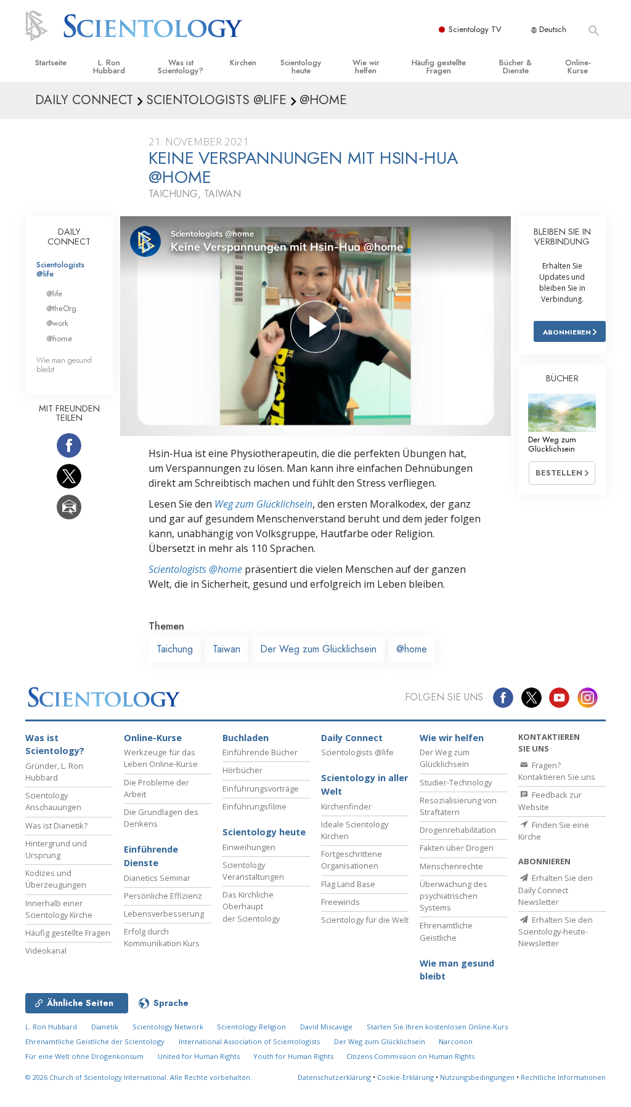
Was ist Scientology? (180, 66)
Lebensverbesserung (164, 913)
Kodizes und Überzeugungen (55, 878)
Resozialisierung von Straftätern (458, 806)
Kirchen (243, 62)
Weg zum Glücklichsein (263, 504)
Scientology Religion (251, 1026)
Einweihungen (248, 847)
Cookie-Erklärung (405, 1077)
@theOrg (61, 308)
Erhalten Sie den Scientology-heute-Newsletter (555, 931)
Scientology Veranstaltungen (253, 870)
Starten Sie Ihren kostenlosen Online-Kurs (437, 1026)
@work (57, 323)
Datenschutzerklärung (334, 1077)
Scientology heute (300, 66)
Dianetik (104, 1026)
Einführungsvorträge (260, 788)
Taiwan (226, 649)
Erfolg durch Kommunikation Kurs (162, 937)
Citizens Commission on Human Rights (410, 1056)
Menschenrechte (451, 866)
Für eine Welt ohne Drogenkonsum (84, 1056)
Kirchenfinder (346, 806)
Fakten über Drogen (457, 847)
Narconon (456, 1041)
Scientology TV (475, 29)
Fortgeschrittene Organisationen (351, 859)
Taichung (175, 649)
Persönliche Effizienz (163, 895)
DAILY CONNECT (69, 236)
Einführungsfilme (254, 806)
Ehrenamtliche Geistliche (446, 931)
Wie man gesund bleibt (64, 364)
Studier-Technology (456, 782)
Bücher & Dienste (515, 66)
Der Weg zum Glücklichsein (318, 649)
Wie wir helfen (366, 66)
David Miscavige (326, 1026)
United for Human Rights (200, 1056)
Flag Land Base (348, 884)
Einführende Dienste (151, 856)
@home (411, 649)
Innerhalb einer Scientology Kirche (58, 909)
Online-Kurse (578, 66)
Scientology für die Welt (365, 919)
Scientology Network (167, 1026)
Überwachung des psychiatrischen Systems (453, 895)
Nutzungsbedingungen (477, 1077)
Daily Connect (352, 738)
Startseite (51, 62)
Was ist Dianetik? (56, 825)
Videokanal (46, 950)
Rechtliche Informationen (563, 1077)
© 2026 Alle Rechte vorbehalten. (138, 1077)
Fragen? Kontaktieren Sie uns (556, 771)
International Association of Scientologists (249, 1041)
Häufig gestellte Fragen (439, 66)
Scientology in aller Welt (364, 784)
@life (54, 293)
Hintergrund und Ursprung (56, 849)
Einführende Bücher (260, 752)
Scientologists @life (60, 269)
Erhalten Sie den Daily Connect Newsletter (555, 889)
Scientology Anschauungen (53, 801)
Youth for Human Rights (294, 1056)
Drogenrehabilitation (458, 829)
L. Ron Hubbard (109, 66)
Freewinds (340, 901)
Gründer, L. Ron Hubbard (54, 771)
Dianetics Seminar (157, 877)
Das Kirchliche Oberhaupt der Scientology (251, 906)
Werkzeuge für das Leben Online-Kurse (161, 758)
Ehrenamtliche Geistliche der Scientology (95, 1041)
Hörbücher (242, 770)
